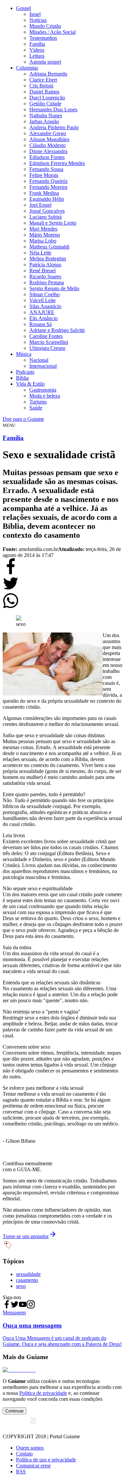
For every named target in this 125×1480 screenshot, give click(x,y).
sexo (21, 1286)
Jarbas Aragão (44, 121)
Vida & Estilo (30, 384)
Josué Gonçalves (47, 211)
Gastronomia (42, 390)
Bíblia (22, 378)
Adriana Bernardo (48, 74)
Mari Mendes (43, 229)
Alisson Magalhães (49, 139)
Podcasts (25, 372)
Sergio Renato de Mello (54, 288)
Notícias (38, 20)
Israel (35, 14)
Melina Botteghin (47, 258)
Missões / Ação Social (52, 32)
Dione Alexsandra (48, 151)
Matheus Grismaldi (49, 246)
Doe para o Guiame (23, 419)
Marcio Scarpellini (48, 342)
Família (37, 44)
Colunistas (27, 68)
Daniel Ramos (44, 91)
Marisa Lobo (42, 241)
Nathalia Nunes (45, 115)
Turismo (38, 402)
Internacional (43, 366)
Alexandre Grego (47, 133)
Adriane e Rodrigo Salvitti (57, 330)
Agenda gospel (45, 62)
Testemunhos (43, 38)
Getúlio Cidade (45, 103)
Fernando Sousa (46, 169)
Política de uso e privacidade (46, 1459)
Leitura (36, 56)
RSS (21, 1471)
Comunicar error (33, 1465)
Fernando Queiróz (48, 181)
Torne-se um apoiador (26, 1236)
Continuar (14, 1410)
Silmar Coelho (44, 294)
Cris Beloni (41, 85)
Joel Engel (40, 205)
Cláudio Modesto (47, 145)
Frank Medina (44, 193)
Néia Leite (40, 252)
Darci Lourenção (47, 97)
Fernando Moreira (48, 187)
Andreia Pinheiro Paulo (54, 127)
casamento (27, 1280)
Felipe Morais (43, 175)
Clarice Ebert (43, 79)
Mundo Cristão (45, 26)
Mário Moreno (44, 235)
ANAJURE (41, 312)
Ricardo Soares (45, 276)
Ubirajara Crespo (47, 348)
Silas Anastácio (45, 306)
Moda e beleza (44, 396)
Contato (24, 1453)
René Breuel (42, 270)
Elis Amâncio (43, 318)
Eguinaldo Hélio (46, 199)
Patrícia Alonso (45, 264)
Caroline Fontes (46, 336)
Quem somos (30, 1448)
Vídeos (36, 50)
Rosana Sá (40, 324)
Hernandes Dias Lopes (53, 109)
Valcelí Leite (42, 300)
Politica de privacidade (43, 1393)
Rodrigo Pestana (46, 282)
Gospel (23, 8)
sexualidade (28, 1274)
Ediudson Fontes (47, 157)
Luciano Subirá (45, 217)
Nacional (38, 360)
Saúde (35, 408)
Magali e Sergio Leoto (52, 223)
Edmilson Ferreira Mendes (57, 163)
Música (23, 354)
